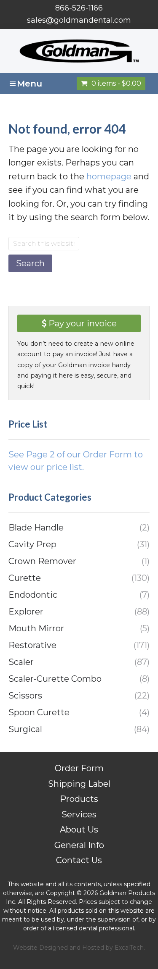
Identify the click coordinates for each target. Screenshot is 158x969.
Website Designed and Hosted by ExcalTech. (79, 947)
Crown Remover (42, 561)
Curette (24, 578)
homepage (108, 176)
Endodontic (32, 595)
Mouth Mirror (36, 628)
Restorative (32, 645)
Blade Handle (36, 528)
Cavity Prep (32, 544)
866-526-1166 (79, 8)
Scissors (25, 696)
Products (79, 799)
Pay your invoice (81, 323)
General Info (79, 845)
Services (79, 814)
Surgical (25, 729)
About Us (79, 830)
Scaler (21, 662)
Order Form (79, 768)
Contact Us (79, 860)
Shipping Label (79, 784)
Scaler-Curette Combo (55, 679)
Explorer (25, 612)
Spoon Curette (39, 712)
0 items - (116, 83)
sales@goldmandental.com (79, 20)
